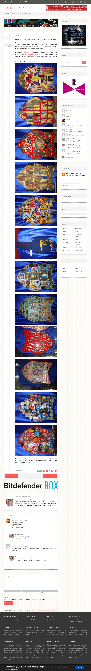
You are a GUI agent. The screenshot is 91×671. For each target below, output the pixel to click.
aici (36, 632)
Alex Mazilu (66, 229)
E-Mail (52, 471)
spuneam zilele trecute (27, 52)
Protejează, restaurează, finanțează (75, 135)
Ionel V (67, 110)
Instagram (81, 2)
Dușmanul (65, 239)
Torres (76, 268)
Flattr (55, 471)
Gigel (67, 119)
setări (17, 669)
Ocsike (64, 245)
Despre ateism (69, 116)
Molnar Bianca (78, 242)
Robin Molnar (19, 534)
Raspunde (25, 520)
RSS (85, 2)
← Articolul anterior (11, 476)
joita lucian (69, 134)
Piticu (64, 268)
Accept (80, 667)
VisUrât (64, 271)
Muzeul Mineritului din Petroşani (34, 54)
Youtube (73, 2)
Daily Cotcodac (66, 266)
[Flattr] (39, 471)
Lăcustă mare (69, 157)
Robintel (10, 7)
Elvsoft (76, 630)
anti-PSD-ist (17, 619)
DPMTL (77, 237)
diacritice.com (38, 657)
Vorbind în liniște (79, 250)
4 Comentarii (9, 49)
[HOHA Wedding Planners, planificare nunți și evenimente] (74, 95)
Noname (68, 114)
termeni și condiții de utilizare (55, 634)
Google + (69, 2)
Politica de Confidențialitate (33, 619)
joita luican (69, 129)
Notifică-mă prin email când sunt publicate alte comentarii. (20, 596)
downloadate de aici (40, 458)
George (67, 155)
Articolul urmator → (50, 476)
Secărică (36, 647)
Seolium (76, 636)
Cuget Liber (65, 234)
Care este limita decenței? (72, 121)
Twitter (65, 2)
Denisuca (65, 237)
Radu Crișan (78, 247)
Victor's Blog (66, 250)
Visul (67, 112)
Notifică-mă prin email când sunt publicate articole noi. (19, 597)
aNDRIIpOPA (78, 229)
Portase (65, 247)
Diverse (9, 46)
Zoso (64, 274)
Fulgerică (77, 239)
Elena (67, 124)
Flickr (77, 2)
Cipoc (76, 231)
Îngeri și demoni (67, 242)
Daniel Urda (78, 234)
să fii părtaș (35, 599)
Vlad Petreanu (78, 271)
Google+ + (49, 471)
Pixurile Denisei (79, 245)
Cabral (64, 231)
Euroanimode (82, 630)
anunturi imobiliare (73, 634)
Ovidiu (76, 266)
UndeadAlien (69, 150)
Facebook (61, 2)
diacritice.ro (40, 650)
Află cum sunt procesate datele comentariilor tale (44, 610)
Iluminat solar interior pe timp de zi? (75, 131)
